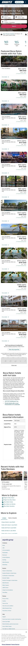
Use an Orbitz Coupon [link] (7, 626)
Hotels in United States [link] (7, 570)
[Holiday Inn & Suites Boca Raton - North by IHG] (14, 65)
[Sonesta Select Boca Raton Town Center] (14, 185)
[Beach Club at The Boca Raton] (14, 257)
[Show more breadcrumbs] (2, 6)
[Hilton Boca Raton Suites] (14, 137)
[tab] (4, 518)
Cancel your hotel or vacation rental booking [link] (11, 619)
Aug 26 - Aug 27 (6, 42)
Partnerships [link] (5, 552)
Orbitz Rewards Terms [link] (7, 608)
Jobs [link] (3, 547)
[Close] (26, 632)
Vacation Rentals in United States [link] (9, 573)
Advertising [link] (4, 564)
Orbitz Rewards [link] (5, 562)
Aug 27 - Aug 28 (17, 42)
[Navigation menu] (25, 2)
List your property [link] (6, 550)
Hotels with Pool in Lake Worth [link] (8, 527)
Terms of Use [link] (5, 603)
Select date (7, 18)
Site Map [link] (4, 559)
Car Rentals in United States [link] (8, 575)
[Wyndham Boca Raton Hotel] (14, 305)
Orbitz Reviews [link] (5, 582)
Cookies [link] (4, 601)
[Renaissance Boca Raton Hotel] (14, 209)
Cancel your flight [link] (6, 621)
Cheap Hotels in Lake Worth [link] (8, 522)
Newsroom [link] (4, 555)
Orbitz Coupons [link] (5, 585)
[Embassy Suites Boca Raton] (14, 161)
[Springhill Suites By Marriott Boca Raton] (14, 329)
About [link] (3, 545)
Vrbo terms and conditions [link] (7, 605)
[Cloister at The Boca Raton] (14, 281)
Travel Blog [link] (4, 592)
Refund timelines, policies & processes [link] (10, 624)
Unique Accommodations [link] (7, 590)
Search (14, 26)
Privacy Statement (6, 644)
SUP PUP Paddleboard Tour (11, 401)
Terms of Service (15, 644)
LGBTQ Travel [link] (5, 587)
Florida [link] (6, 5)
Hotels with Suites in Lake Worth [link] (9, 525)
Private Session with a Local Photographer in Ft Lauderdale (12, 403)
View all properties (14, 349)
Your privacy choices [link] (6, 610)
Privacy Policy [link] (5, 598)
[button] (14, 77)
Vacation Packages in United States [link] (9, 580)
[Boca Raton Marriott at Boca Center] (14, 233)
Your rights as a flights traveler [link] (8, 628)
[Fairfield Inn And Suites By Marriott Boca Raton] (14, 113)
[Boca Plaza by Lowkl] (14, 89)
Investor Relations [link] (6, 557)
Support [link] (4, 616)
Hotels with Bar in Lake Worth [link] (8, 530)
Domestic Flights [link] (5, 578)
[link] (14, 498)
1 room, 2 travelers (9, 22)
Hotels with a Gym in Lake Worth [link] (9, 533)
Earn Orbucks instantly (8, 33)
